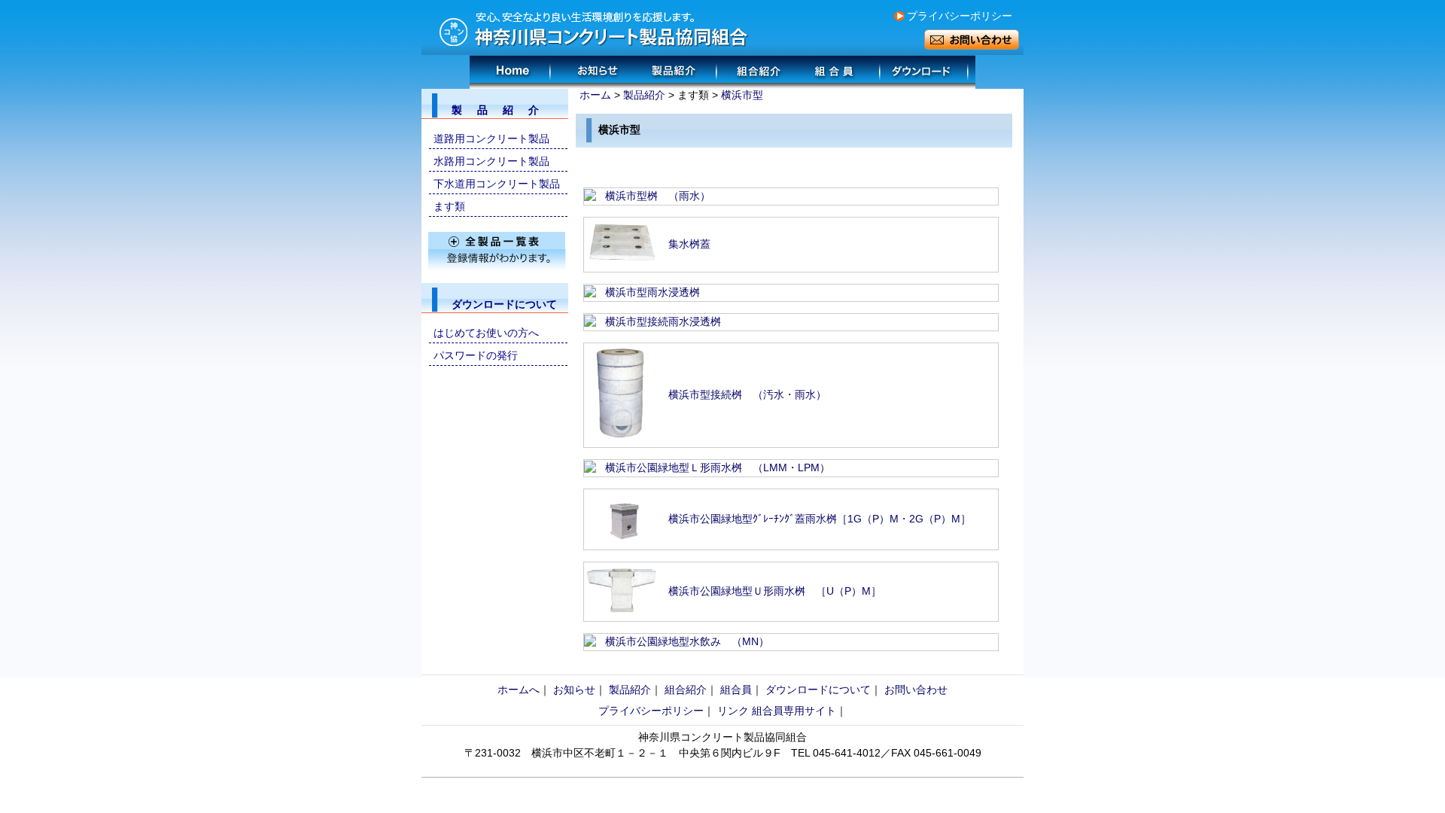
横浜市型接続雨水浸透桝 (663, 321)
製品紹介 (644, 95)
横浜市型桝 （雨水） (657, 196)
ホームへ (518, 690)
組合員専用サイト (794, 711)
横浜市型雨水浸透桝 (652, 292)
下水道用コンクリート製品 (497, 184)
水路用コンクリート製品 (491, 161)
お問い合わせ (916, 690)
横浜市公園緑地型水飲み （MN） (687, 641)
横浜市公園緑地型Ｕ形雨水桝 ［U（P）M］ (774, 591)
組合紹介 (686, 690)
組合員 (736, 690)
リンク (733, 711)
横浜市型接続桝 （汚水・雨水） (747, 394)
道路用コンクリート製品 (491, 138)
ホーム (595, 95)
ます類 (449, 206)
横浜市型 (742, 95)
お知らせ (574, 690)
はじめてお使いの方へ (486, 333)
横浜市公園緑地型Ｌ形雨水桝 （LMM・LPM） (717, 467)
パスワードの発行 (476, 355)
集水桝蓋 (689, 244)
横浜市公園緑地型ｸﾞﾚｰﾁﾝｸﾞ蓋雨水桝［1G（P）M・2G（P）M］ (819, 519)
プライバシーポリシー (959, 16)
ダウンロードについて (818, 690)
